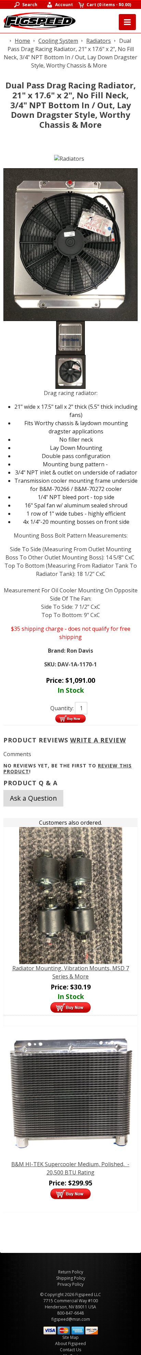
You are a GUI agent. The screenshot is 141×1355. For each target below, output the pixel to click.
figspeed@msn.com (70, 1319)
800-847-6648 (70, 1313)
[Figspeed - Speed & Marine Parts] (39, 20)
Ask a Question (33, 798)
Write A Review (98, 740)
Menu (127, 22)
